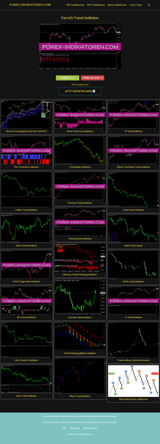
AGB (64, 428)
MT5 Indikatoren (96, 5)
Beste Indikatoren (117, 5)
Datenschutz (74, 428)
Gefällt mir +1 (67, 77)
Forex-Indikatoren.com (30, 4)
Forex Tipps (136, 5)
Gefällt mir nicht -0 (92, 77)
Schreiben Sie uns (90, 428)
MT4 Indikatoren (75, 5)
